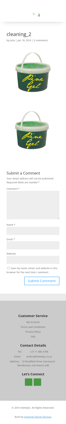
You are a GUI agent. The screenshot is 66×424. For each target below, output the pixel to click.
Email (11, 239)
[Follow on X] (37, 382)
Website (11, 253)
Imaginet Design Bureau (37, 416)
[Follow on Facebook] (28, 382)
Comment (13, 188)
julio (12, 40)
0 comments (41, 40)
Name (11, 224)
